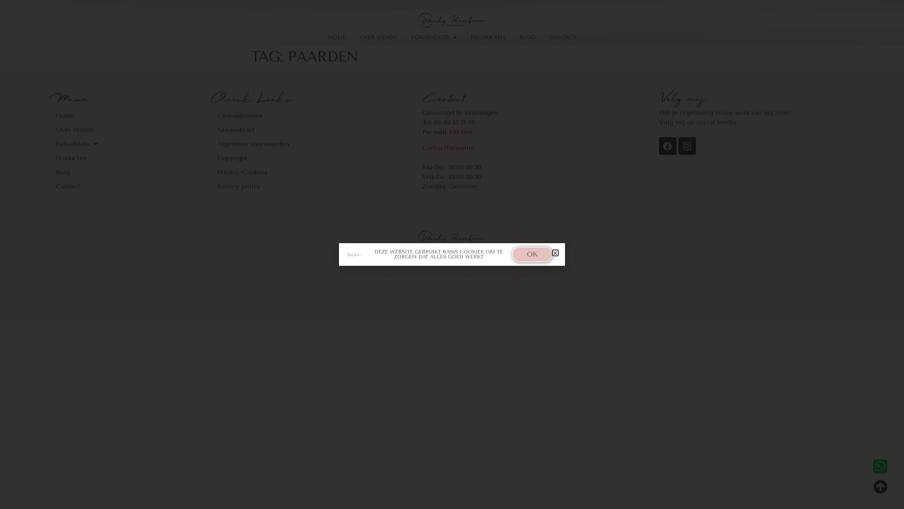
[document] (452, 254)
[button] (555, 253)
